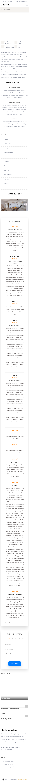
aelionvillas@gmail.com (22, 1)
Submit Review (14, 663)
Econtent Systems (22, 779)
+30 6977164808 (7, 1)
